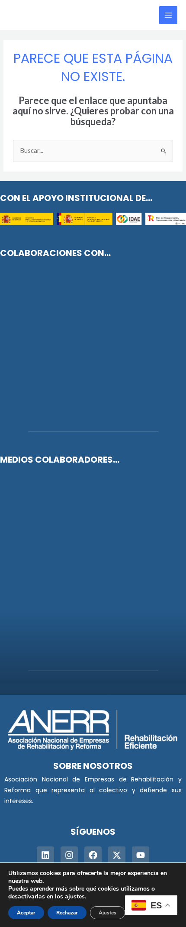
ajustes (75, 897)
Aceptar (26, 912)
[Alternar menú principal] (168, 15)
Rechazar (67, 912)
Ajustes (107, 912)
